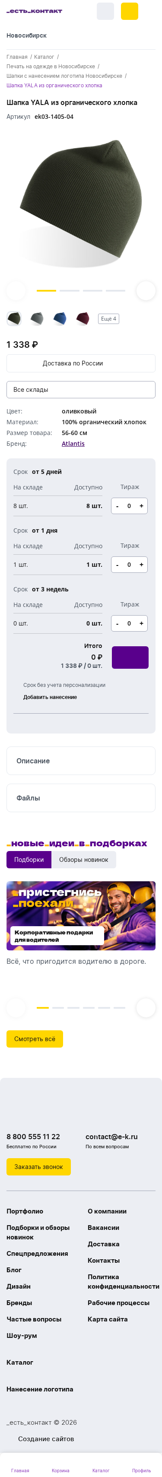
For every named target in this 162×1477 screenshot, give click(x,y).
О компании (107, 1211)
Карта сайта (108, 1319)
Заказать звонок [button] (38, 1166)
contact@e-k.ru (112, 1136)
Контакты (104, 1260)
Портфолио (24, 1211)
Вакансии (103, 1227)
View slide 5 (104, 1008)
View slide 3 (92, 291)
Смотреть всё (34, 1038)
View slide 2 (69, 291)
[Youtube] (49, 1114)
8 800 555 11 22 (33, 1136)
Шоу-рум (21, 1335)
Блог (14, 1270)
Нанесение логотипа (39, 1389)
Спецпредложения (37, 1253)
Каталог (19, 1362)
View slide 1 (46, 291)
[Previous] (15, 290)
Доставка (104, 1244)
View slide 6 (120, 1008)
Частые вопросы (33, 1319)
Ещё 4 (108, 318)
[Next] (146, 290)
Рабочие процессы (118, 1303)
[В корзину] (130, 657)
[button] (129, 11)
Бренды (19, 1303)
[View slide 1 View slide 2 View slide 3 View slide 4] (81, 214)
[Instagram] (32, 1114)
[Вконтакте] (15, 1114)
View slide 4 (115, 291)
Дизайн (18, 1286)
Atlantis (73, 443)
